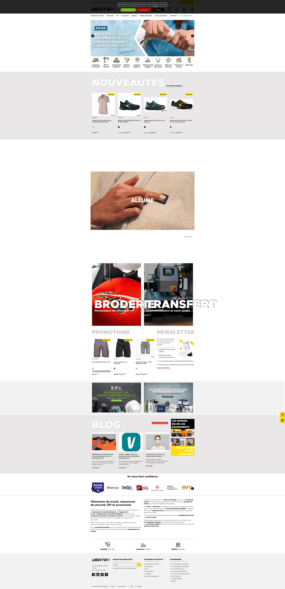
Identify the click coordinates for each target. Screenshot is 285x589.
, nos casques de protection (161, 522)
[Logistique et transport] (95, 60)
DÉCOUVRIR (188, 237)
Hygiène (134, 16)
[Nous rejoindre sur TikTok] (107, 574)
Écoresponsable (187, 16)
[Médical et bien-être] (168, 60)
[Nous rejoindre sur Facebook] (94, 574)
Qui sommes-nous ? (178, 569)
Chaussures (110, 16)
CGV (131, 586)
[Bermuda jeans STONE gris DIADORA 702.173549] (145, 348)
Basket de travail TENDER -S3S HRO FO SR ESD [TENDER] (129, 121)
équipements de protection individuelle (110, 514)
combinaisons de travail (186, 515)
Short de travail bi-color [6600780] (120, 362)
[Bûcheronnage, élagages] (147, 60)
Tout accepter (128, 10)
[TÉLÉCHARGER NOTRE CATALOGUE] (182, 443)
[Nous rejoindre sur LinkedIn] (98, 574)
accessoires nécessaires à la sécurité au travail (106, 516)
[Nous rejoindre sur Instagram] (102, 574)
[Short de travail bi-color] (123, 348)
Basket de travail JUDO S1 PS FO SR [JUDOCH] (154, 121)
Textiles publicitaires (145, 16)
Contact (282, 414)
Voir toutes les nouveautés (173, 86)
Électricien (189, 65)
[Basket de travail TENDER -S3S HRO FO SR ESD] (129, 104)
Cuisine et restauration (158, 66)
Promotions (173, 16)
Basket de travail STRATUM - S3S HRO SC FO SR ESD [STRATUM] (181, 121)
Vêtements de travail (97, 16)
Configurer (158, 10)
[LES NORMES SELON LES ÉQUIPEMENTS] (182, 430)
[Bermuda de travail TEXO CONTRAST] (101, 348)
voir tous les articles (159, 423)
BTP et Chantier (106, 66)
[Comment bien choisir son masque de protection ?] (158, 442)
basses (98, 529)
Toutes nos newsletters (163, 368)
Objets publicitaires (161, 16)
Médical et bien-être (168, 66)
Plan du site (122, 586)
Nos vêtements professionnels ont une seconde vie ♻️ (176, 364)
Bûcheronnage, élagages (147, 66)
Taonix (112, 586)
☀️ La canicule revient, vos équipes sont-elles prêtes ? (176, 361)
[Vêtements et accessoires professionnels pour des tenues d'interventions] (178, 60)
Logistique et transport (96, 66)
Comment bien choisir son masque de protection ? (155, 455)
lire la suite (95, 467)
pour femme (106, 529)
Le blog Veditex (176, 578)
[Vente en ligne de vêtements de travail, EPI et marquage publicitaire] (101, 560)
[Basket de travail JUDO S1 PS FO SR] (155, 104)
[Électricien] (189, 60)
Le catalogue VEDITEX (179, 571)
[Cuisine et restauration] (158, 60)
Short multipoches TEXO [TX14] (101, 362)
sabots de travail (119, 529)
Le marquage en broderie (180, 564)
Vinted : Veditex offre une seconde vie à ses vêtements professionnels (129, 456)
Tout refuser (144, 10)
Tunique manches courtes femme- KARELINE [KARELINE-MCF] (101, 121)
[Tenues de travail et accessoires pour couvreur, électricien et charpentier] (116, 60)
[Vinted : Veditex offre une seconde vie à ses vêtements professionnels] (131, 442)
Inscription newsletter (122, 559)
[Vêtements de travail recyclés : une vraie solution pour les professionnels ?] (104, 442)
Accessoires (125, 16)
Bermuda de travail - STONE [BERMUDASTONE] (144, 362)
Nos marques (175, 576)
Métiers (173, 581)
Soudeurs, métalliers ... (137, 66)
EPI (117, 16)
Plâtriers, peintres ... (127, 66)
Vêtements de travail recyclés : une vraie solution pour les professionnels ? (103, 456)
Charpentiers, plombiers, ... (116, 67)
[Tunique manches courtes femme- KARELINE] (103, 104)
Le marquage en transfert (180, 566)
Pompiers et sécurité (179, 66)
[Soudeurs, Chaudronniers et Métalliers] (137, 60)
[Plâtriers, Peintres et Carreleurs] (126, 60)
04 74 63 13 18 (282, 420)
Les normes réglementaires (180, 574)
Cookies (155, 6)
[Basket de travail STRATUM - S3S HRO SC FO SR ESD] (181, 104)
